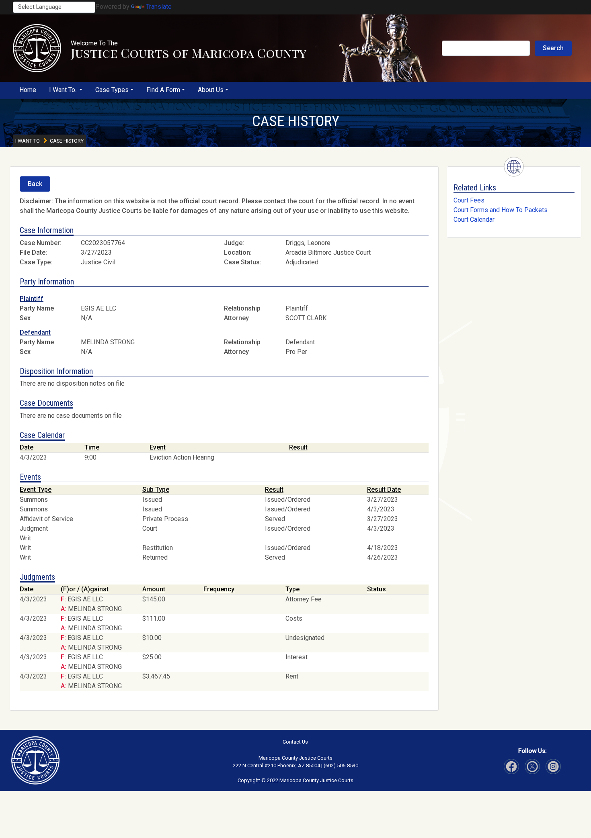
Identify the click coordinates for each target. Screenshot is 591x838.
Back (35, 184)
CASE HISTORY (295, 121)
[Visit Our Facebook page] (511, 766)
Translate (159, 6)
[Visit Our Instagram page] (532, 766)
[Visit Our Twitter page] (553, 766)
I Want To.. (63, 90)
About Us (211, 90)
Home (27, 90)
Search (553, 48)
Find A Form (163, 90)
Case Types (112, 90)
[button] (37, 48)
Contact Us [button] (295, 742)
